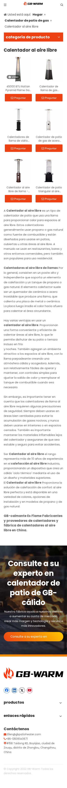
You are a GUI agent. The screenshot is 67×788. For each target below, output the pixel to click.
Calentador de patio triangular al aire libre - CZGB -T (49, 189)
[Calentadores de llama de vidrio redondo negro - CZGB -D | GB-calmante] (18, 120)
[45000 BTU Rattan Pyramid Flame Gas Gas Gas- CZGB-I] (18, 69)
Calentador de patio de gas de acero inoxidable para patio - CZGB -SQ (49, 139)
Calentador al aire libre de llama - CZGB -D (18, 189)
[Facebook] (7, 690)
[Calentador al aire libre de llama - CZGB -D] (18, 170)
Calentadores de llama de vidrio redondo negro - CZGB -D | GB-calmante (18, 139)
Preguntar (20, 97)
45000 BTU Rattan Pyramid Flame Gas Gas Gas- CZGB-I (18, 88)
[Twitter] (22, 690)
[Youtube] (30, 690)
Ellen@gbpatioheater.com (24, 734)
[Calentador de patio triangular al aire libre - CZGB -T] (49, 170)
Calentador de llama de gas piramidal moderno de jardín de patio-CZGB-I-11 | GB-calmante (48, 88)
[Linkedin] (14, 690)
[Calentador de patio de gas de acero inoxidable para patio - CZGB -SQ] (49, 120)
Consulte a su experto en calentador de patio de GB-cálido (30, 637)
